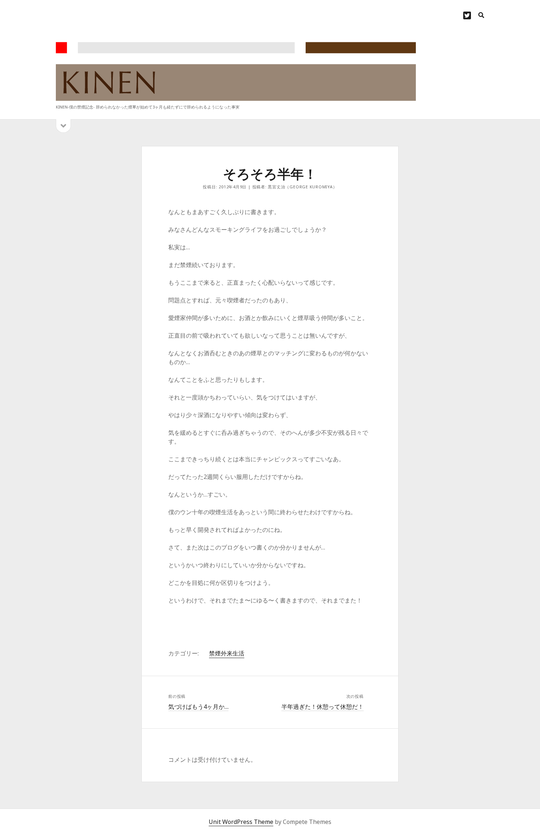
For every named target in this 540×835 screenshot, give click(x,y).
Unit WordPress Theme (241, 822)
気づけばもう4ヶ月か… (198, 707)
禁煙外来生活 (226, 653)
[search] (481, 15)
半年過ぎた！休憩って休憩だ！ (322, 707)
